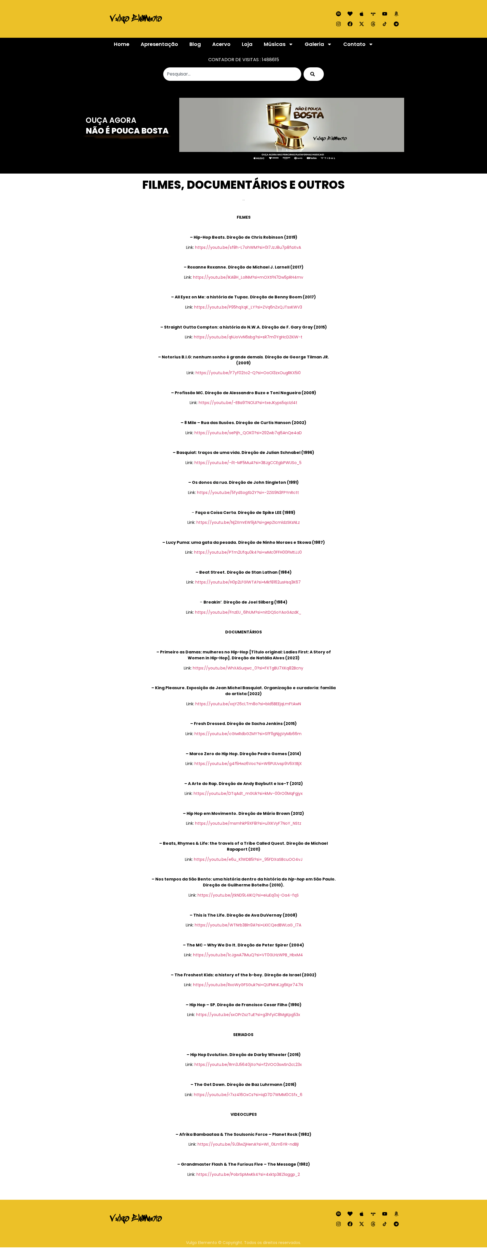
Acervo (221, 44)
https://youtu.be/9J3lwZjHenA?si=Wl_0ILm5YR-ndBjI (248, 1144)
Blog (195, 44)
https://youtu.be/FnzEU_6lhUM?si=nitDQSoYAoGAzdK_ (248, 612)
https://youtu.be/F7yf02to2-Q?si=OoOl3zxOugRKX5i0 (248, 373)
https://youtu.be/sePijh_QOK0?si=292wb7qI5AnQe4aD (248, 433)
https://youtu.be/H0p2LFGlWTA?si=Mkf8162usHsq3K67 (248, 582)
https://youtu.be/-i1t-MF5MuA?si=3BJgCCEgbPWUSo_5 (248, 462)
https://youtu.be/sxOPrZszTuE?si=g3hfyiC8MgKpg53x (248, 1014)
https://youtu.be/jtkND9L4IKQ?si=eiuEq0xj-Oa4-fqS (248, 895)
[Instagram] (338, 24)
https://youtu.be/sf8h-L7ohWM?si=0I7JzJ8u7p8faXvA (248, 247)
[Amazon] (396, 14)
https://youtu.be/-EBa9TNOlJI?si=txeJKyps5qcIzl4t (248, 402)
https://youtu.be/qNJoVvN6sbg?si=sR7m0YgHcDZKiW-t (248, 337)
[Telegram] (396, 24)
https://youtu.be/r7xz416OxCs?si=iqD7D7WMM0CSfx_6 (248, 1094)
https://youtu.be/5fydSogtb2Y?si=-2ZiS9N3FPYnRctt (248, 492)
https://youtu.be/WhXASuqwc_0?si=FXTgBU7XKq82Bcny (248, 668)
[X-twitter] (362, 24)
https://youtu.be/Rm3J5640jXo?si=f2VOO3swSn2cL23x (248, 1064)
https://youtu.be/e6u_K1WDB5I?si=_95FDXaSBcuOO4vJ (248, 859)
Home (121, 44)
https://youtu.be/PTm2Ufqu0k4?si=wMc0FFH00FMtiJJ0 (248, 552)
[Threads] (373, 24)
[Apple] (362, 14)
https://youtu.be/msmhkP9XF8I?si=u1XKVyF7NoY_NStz (248, 823)
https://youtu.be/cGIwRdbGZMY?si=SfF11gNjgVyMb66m (248, 734)
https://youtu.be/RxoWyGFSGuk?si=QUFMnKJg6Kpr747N (248, 985)
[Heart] (350, 14)
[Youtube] (385, 14)
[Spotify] (338, 14)
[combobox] (232, 74)
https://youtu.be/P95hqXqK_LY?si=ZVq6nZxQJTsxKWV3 (248, 307)
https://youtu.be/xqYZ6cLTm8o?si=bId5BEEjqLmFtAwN (248, 704)
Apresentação (159, 44)
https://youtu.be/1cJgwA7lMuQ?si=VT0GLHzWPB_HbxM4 (248, 955)
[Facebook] (350, 24)
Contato (354, 44)
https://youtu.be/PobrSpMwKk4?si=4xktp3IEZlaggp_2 (248, 1174)
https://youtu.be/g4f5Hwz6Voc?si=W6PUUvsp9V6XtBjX (248, 763)
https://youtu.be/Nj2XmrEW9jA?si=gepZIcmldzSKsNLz (248, 522)
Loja (247, 44)
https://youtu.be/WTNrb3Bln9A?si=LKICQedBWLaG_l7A (248, 925)
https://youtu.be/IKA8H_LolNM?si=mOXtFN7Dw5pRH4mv (248, 277)
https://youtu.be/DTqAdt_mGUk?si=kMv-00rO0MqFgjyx (248, 793)
